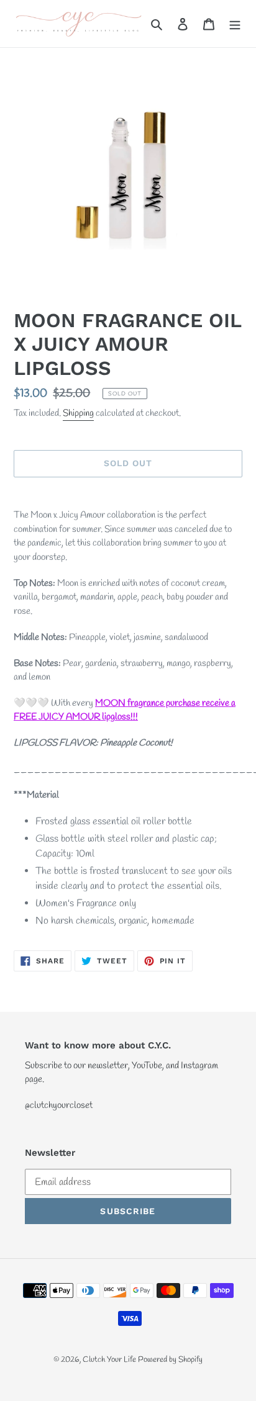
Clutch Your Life (110, 1359)
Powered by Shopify (170, 1359)
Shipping (78, 413)
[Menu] (235, 23)
